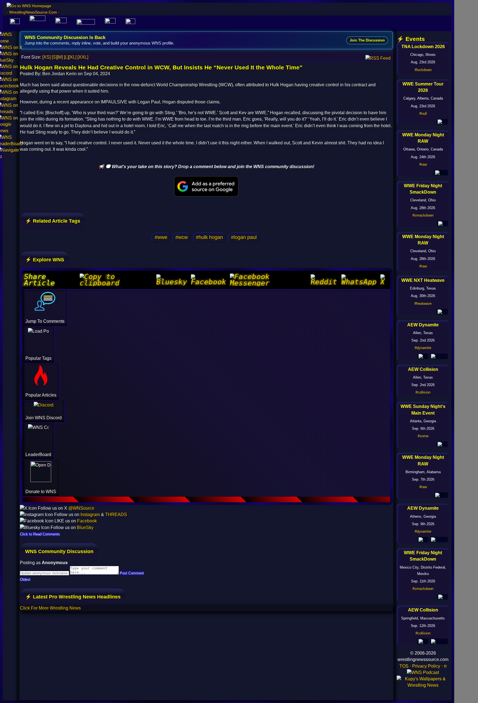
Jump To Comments (44, 321)
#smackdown (422, 215)
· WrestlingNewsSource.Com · (33, 12)
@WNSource (81, 508)
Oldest (25, 579)
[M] (60, 57)
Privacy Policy (426, 666)
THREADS (116, 514)
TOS (404, 666)
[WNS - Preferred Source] (206, 186)
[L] (66, 57)
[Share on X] (384, 279)
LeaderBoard (38, 454)
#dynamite (423, 348)
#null (423, 113)
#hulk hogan (209, 237)
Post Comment (132, 573)
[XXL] (82, 57)
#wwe (161, 237)
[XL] (72, 57)
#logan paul (244, 237)
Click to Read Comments (40, 534)
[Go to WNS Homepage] (33, 6)
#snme (423, 436)
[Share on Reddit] (325, 279)
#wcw (181, 237)
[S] (54, 57)
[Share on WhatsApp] (360, 279)
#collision (422, 392)
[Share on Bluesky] (173, 279)
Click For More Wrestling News (50, 608)
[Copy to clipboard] (117, 280)
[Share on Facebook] (209, 279)
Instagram (90, 514)
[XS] (46, 57)
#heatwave (423, 303)
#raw (423, 164)
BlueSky (85, 527)
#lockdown (423, 70)
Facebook (87, 521)
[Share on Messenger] (269, 280)
